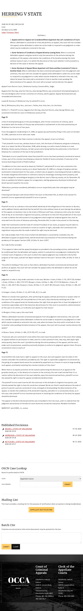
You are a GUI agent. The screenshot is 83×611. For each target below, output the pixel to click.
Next (17, 32)
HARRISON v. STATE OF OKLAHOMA (20, 435)
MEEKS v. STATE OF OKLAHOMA (18, 429)
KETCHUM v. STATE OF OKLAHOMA (20, 441)
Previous (10, 32)
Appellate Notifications (41, 510)
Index (4, 32)
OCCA (19, 580)
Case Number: (6, 484)
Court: (4, 478)
